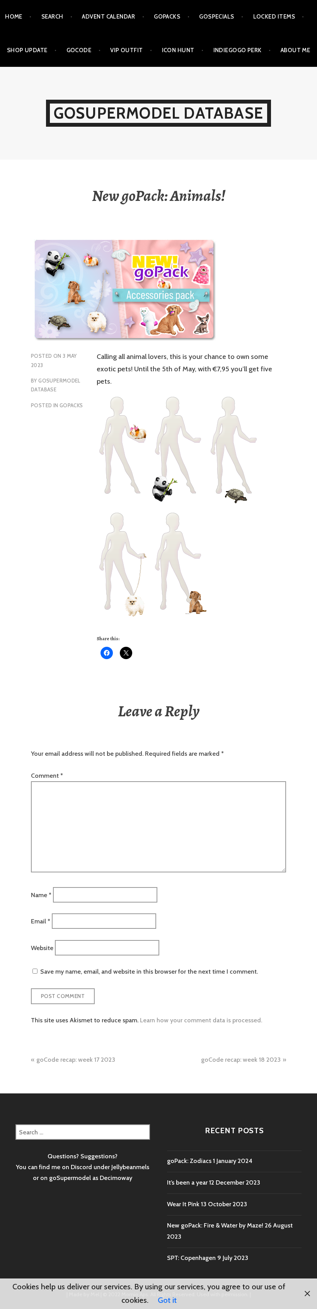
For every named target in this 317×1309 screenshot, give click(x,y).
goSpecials (216, 16)
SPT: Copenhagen (191, 1257)
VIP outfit (126, 50)
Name (41, 894)
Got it (167, 1300)
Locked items (274, 16)
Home (13, 16)
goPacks (167, 16)
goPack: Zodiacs (189, 1160)
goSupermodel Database (158, 113)
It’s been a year (187, 1182)
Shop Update (27, 50)
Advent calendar (108, 16)
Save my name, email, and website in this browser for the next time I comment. (149, 971)
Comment (47, 775)
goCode (79, 50)
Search (52, 16)
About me (295, 50)
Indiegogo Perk (237, 50)
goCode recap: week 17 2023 (75, 1059)
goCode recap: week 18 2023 (241, 1059)
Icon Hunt (178, 50)
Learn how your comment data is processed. (201, 1020)
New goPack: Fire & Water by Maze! (215, 1225)
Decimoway (116, 1178)
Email (40, 921)
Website (42, 947)
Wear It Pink (183, 1204)
